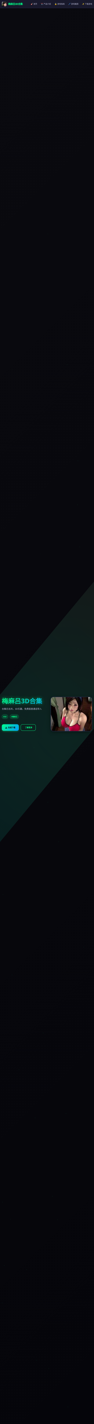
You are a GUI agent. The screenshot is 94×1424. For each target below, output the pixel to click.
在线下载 (11, 727)
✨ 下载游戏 (87, 4)
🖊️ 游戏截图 (73, 4)
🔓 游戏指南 (60, 4)
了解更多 (28, 727)
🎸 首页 (34, 4)
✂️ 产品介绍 (46, 4)
